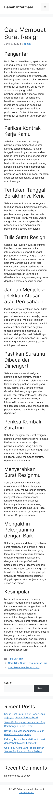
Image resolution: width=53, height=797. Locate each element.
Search (8, 682)
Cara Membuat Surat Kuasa (23, 667)
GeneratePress (26, 792)
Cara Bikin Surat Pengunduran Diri (27, 663)
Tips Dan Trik (15, 658)
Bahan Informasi (18, 7)
